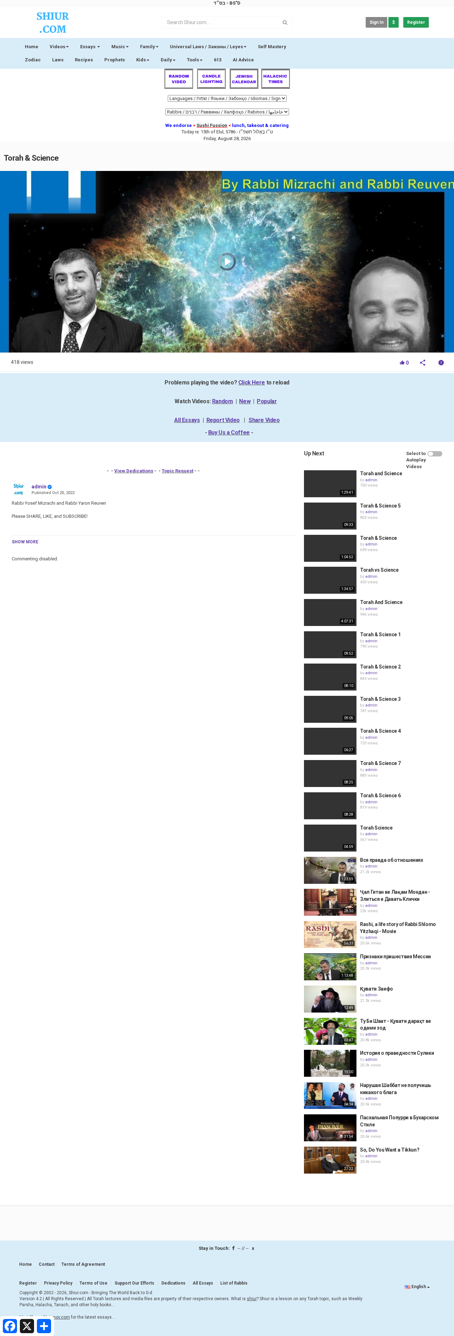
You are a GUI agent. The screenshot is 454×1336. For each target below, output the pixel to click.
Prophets (114, 59)
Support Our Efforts (134, 1283)
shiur (252, 1298)
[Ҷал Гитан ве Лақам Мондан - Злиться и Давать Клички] (330, 902)
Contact (47, 1264)
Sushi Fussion (211, 125)
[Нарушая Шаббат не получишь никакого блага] (330, 1095)
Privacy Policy (58, 1283)
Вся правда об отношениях (391, 860)
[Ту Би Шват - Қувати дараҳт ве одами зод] (330, 1031)
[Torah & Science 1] (330, 644)
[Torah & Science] (330, 548)
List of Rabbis (234, 1283)
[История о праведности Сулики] (330, 1063)
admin (39, 486)
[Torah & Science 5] (330, 516)
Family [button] (147, 46)
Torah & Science (378, 538)
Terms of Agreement (83, 1264)
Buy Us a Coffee (229, 432)
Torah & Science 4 (380, 731)
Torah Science (376, 828)
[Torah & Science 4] (330, 741)
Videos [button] (57, 46)
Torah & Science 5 (380, 506)
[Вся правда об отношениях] (330, 870)
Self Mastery (272, 46)
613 (217, 59)
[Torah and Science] (330, 483)
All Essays (187, 420)
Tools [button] (193, 59)
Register (416, 22)
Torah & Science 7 (380, 763)
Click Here (251, 382)
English (418, 1286)
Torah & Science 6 (380, 795)
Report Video (223, 420)
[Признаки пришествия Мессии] (330, 966)
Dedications (173, 1283)
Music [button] (118, 46)
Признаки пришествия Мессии (395, 956)
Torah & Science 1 (380, 634)
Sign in (376, 22)
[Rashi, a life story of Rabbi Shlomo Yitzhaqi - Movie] (330, 934)
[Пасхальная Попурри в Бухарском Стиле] (330, 1127)
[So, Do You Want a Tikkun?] (330, 1160)
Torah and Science (381, 473)
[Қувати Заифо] (330, 999)
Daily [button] (166, 59)
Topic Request (177, 470)
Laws (57, 59)
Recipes (84, 59)
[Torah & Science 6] (330, 805)
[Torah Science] (330, 838)
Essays (88, 46)
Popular (267, 401)
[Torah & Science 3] (330, 709)
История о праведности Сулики (397, 1053)
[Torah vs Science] (330, 580)
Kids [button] (141, 59)
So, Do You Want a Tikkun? (389, 1150)
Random (222, 401)
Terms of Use (93, 1283)
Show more (25, 541)
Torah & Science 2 (380, 667)
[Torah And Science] (330, 612)
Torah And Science (381, 602)
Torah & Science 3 (380, 699)
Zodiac (33, 59)
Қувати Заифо (376, 989)
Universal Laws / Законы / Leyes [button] (206, 46)
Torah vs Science (379, 570)
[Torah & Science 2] (330, 677)
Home (31, 46)
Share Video (264, 420)
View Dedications (133, 470)
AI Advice (243, 59)
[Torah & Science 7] (330, 773)
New (244, 401)
